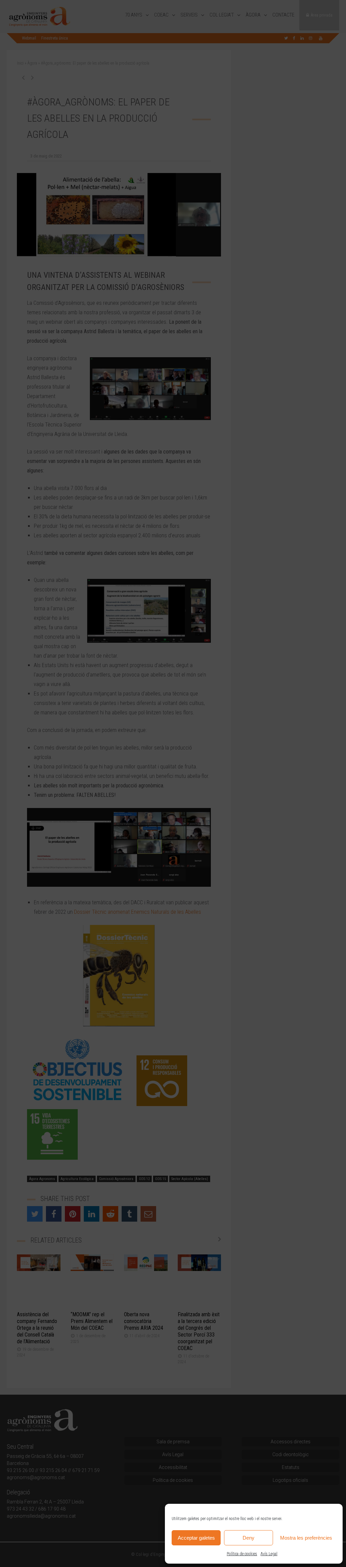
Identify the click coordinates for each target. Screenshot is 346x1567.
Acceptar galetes (196, 1538)
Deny (248, 1538)
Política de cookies (242, 1553)
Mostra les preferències (306, 1538)
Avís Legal (269, 1553)
